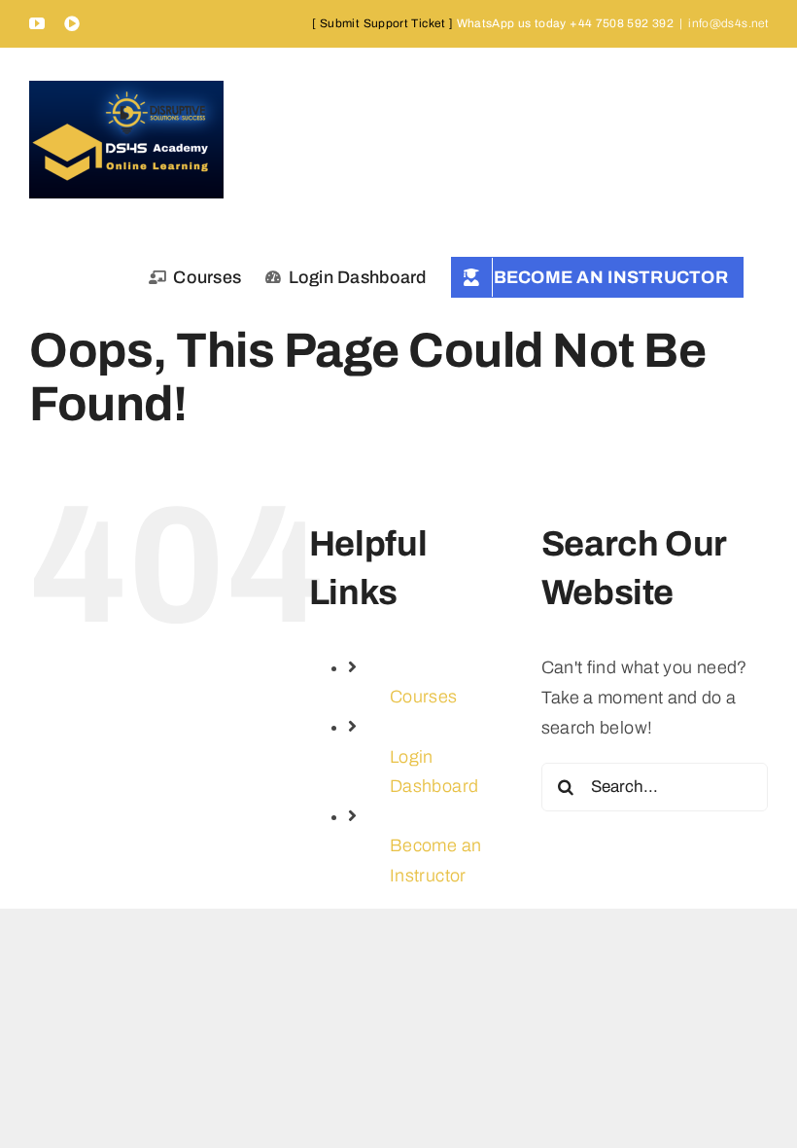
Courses (424, 696)
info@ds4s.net (728, 23)
